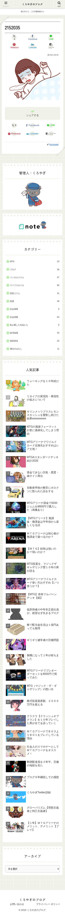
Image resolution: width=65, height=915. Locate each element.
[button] (51, 45)
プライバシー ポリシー (48, 904)
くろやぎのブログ (32, 4)
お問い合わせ (17, 904)
